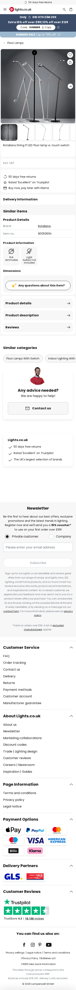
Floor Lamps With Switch (22, 358)
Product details (18, 303)
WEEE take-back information (39, 964)
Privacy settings (15, 952)
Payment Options (20, 819)
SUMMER (35, 27)
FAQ (6, 656)
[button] (9, 132)
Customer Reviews (22, 891)
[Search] (64, 9)
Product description (22, 315)
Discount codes (15, 744)
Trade (7, 751)
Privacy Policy (30, 958)
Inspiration (11, 771)
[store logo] (22, 9)
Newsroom (26, 765)
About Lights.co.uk (22, 716)
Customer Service (21, 647)
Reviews (12, 327)
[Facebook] (26, 944)
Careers (9, 765)
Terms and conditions (19, 793)
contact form (11, 611)
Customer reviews (17, 758)
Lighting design (26, 751)
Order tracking (14, 662)
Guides (27, 771)
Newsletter (11, 731)
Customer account (17, 696)
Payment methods (17, 689)
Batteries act (48, 958)
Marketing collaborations (22, 738)
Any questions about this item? (41, 285)
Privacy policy (13, 800)
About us (10, 724)
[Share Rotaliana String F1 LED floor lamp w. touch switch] (70, 62)
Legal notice (12, 806)
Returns (9, 683)
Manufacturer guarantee (22, 703)
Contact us (11, 669)
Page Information (20, 784)
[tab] (38, 675)
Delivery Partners (20, 865)
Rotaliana (44, 226)
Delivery (9, 676)
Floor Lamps (15, 43)
